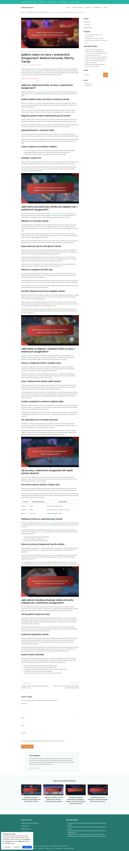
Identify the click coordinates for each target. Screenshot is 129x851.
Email (23, 725)
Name (23, 718)
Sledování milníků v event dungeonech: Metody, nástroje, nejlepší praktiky (66, 687)
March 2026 (88, 83)
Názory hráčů (24, 355)
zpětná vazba (44, 169)
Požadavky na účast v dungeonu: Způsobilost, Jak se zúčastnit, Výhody (34, 687)
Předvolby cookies (52, 2)
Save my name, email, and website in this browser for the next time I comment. (43, 741)
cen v (59, 134)
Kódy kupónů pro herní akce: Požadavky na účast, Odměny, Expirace (86, 834)
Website (23, 733)
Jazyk (105, 7)
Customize (7, 847)
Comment (24, 703)
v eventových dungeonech (42, 92)
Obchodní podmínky (74, 2)
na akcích (69, 562)
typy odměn (50, 523)
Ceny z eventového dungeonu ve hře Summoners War (34, 51)
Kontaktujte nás (63, 2)
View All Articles (33, 768)
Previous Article (27, 683)
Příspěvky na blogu (77, 7)
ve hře (40, 532)
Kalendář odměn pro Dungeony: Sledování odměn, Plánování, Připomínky (98, 799)
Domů (68, 7)
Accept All (27, 847)
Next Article (73, 683)
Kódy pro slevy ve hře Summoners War (94, 38)
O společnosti (42, 2)
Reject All (17, 847)
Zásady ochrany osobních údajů (28, 2)
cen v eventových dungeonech (59, 213)
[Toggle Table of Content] (36, 81)
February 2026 (88, 85)
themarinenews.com (27, 7)
